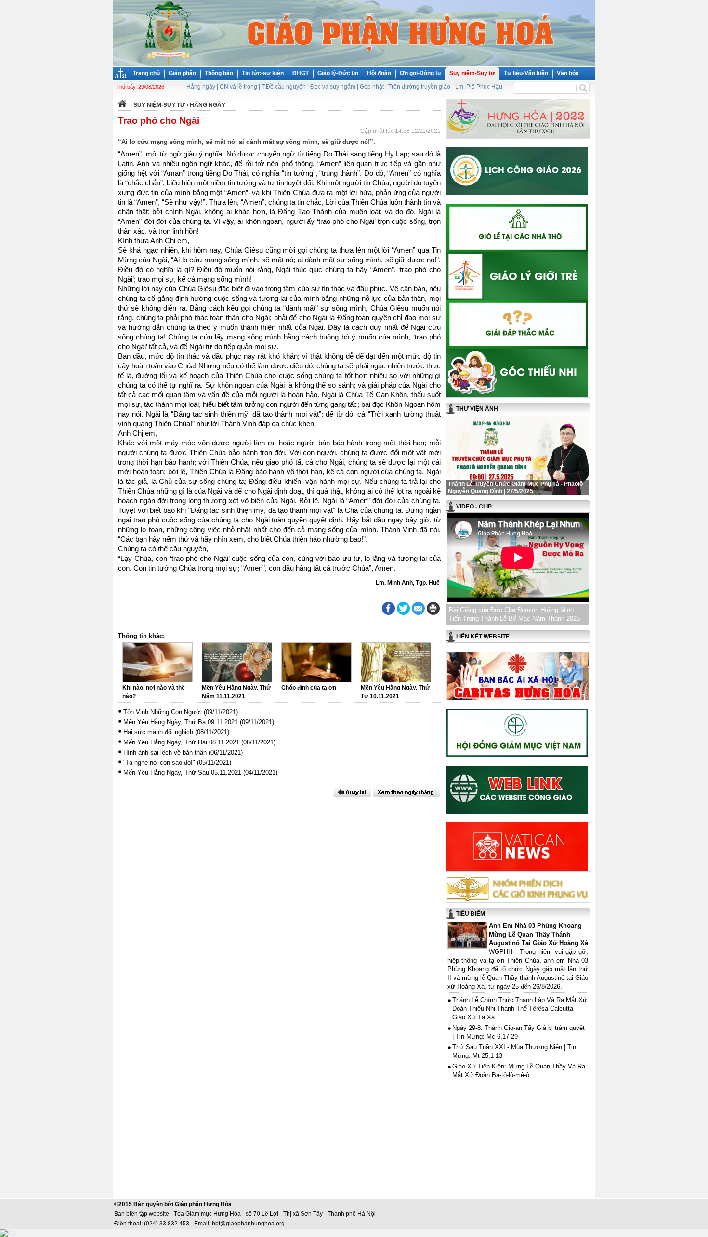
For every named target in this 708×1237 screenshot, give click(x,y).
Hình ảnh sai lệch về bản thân (165, 752)
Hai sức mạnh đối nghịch (158, 732)
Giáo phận (182, 73)
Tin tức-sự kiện (263, 73)
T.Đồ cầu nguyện (284, 86)
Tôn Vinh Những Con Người (162, 712)
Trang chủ (146, 73)
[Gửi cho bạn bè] (418, 608)
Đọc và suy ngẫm (332, 86)
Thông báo (219, 73)
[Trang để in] (433, 613)
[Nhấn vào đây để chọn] (406, 792)
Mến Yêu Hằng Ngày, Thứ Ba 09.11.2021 (180, 722)
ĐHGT (300, 73)
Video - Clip (474, 506)
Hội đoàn (379, 73)
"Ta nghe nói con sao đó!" (159, 762)
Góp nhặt (372, 86)
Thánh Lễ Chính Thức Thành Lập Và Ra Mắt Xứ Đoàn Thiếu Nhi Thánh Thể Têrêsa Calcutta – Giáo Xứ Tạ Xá (519, 1008)
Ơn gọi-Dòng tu (420, 73)
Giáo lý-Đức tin (337, 73)
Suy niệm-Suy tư (472, 73)
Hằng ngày (200, 86)
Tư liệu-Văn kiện (526, 73)
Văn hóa (568, 73)
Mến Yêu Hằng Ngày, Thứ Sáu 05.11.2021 (182, 772)
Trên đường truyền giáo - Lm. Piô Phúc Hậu (445, 86)
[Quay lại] (352, 792)
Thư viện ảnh (477, 408)
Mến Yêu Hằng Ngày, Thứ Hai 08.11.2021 (181, 742)
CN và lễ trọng (238, 86)
